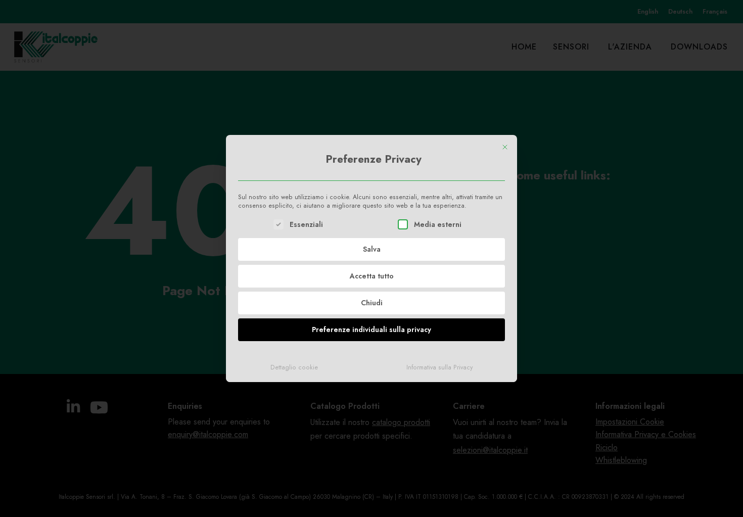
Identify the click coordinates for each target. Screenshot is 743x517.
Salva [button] (372, 249)
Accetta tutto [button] (372, 276)
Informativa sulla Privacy (439, 367)
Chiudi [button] (372, 303)
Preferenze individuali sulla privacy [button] (371, 329)
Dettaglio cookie (294, 367)
